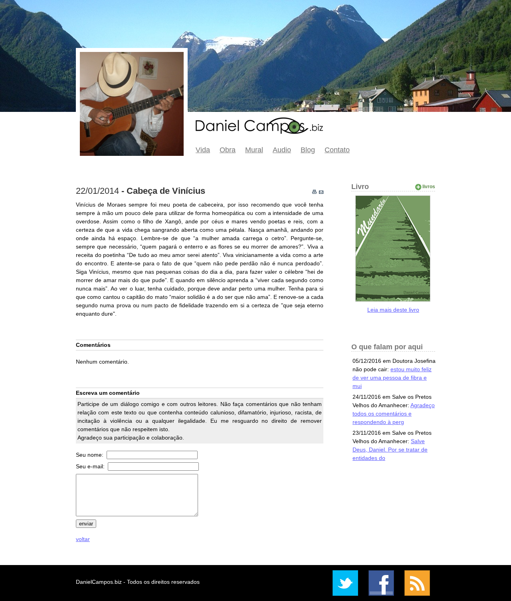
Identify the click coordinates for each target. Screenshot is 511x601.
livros (428, 186)
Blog (308, 150)
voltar (83, 539)
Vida (203, 150)
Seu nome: (90, 455)
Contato (337, 150)
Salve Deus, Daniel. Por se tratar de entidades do (390, 449)
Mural (254, 150)
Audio (282, 150)
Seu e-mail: (91, 466)
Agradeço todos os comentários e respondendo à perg (394, 413)
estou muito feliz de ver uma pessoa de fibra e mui (392, 377)
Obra (228, 150)
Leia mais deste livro (393, 309)
